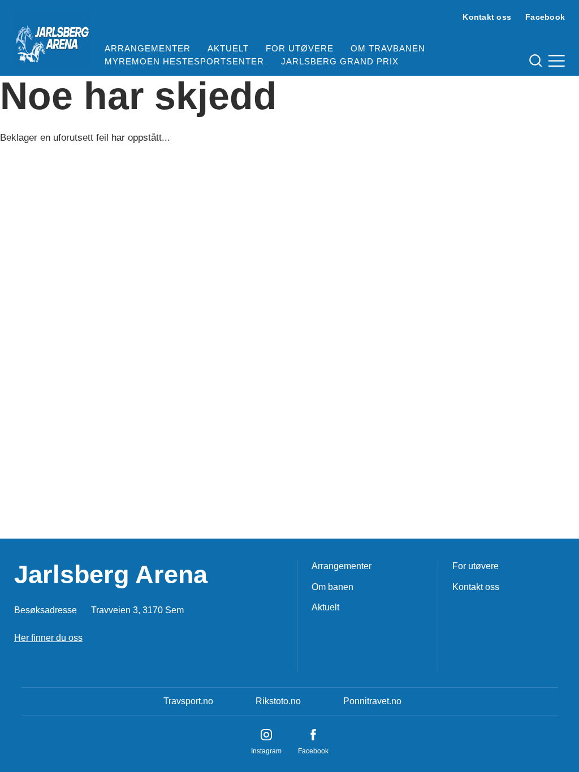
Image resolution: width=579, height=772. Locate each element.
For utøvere (300, 48)
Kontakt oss (487, 16)
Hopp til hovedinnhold (42, 7)
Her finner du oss (48, 638)
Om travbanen (388, 48)
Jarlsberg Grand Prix (340, 61)
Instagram (266, 751)
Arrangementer (148, 48)
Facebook (545, 16)
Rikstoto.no (278, 701)
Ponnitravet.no (372, 701)
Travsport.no (188, 701)
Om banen (332, 587)
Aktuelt (228, 48)
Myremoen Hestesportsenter (184, 61)
